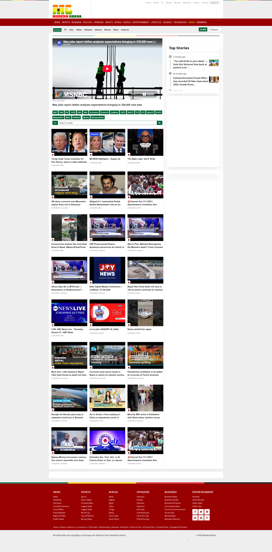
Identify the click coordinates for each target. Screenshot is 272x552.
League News (86, 506)
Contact (205, 2)
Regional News (59, 516)
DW (66, 112)
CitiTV (123, 112)
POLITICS (87, 22)
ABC (86, 112)
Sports (84, 496)
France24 (105, 112)
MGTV (68, 117)
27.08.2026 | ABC (96, 208)
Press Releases (59, 512)
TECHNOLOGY (180, 22)
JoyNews (114, 112)
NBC (79, 112)
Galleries (125, 29)
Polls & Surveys (143, 519)
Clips (71, 29)
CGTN (73, 112)
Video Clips (197, 506)
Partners (124, 527)
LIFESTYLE (156, 22)
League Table (86, 509)
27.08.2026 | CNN (134, 333)
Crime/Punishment (61, 506)
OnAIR (203, 29)
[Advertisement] (135, 545)
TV (162, 2)
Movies (177, 2)
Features (140, 503)
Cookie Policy (162, 527)
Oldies (79, 29)
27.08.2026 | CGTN (96, 421)
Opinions (140, 496)
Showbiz (195, 496)
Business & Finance (173, 503)
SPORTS (66, 22)
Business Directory (172, 519)
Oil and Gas (169, 512)
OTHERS (76, 117)
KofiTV (158, 112)
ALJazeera (94, 112)
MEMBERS (202, 22)
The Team (93, 527)
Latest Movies (198, 500)
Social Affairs (58, 509)
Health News (58, 519)
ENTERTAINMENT (140, 22)
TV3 (137, 112)
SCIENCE (167, 22)
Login (213, 2)
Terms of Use (135, 527)
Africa (111, 496)
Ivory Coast (113, 516)
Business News (171, 496)
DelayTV (150, 112)
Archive (57, 30)
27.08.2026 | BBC (57, 250)
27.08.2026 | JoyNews (97, 250)
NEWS (57, 22)
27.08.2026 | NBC (57, 165)
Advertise (187, 2)
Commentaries (143, 512)
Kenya (111, 512)
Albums (98, 29)
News (115, 29)
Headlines (57, 500)
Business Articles (171, 500)
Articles (140, 500)
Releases (88, 29)
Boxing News (86, 519)
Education (57, 503)
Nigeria (112, 500)
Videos (169, 2)
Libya (111, 506)
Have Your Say (143, 516)
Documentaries (97, 117)
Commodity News (172, 506)
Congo (111, 509)
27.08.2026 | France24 (97, 378)
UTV (143, 112)
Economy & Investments (175, 509)
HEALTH (109, 22)
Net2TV (131, 112)
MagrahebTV (58, 117)
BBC (55, 112)
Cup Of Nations (87, 516)
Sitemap (115, 527)
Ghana (196, 2)
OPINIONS (98, 22)
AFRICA (118, 22)
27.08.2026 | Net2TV (97, 333)
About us (72, 527)
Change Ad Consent (178, 527)
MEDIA (192, 22)
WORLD (127, 22)
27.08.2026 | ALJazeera (59, 208)
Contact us (82, 527)
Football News (87, 503)
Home (148, 2)
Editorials (140, 509)
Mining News (170, 516)
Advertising (105, 527)
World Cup (85, 512)
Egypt (111, 503)
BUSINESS (76, 22)
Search (215, 29)
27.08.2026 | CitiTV (134, 208)
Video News (197, 503)
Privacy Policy (149, 527)
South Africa (114, 519)
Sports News (86, 500)
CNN (61, 112)
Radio (156, 2)
